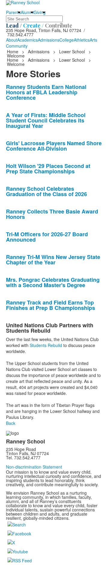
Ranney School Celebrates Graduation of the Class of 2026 (46, 191)
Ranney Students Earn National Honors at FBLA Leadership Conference (46, 92)
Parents (13, 12)
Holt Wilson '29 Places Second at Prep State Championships (48, 168)
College (66, 40)
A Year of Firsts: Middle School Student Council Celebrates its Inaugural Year (46, 120)
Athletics (82, 40)
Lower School (72, 51)
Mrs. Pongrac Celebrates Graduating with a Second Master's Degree (53, 282)
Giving (40, 12)
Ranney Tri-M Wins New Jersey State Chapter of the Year (53, 259)
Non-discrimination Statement (34, 467)
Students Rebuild (46, 345)
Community (17, 46)
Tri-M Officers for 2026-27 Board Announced (47, 236)
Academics (27, 40)
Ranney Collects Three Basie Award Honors (52, 214)
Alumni (27, 12)
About (11, 40)
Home (13, 51)
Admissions (48, 40)
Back (10, 423)
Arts (93, 40)
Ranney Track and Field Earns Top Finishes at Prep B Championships (50, 305)
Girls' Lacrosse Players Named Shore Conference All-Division (54, 145)
